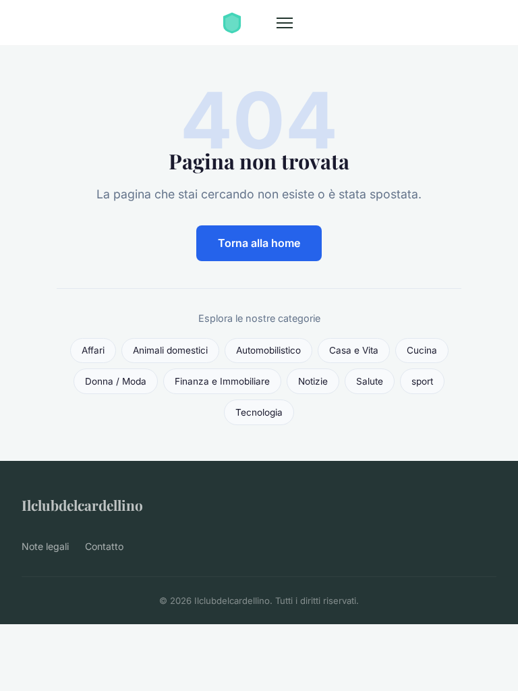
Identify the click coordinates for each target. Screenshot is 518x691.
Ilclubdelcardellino (82, 504)
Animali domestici (170, 350)
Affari (93, 350)
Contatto (104, 546)
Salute (369, 381)
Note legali (45, 546)
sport (422, 381)
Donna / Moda (115, 381)
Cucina (422, 350)
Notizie (313, 381)
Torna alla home (259, 243)
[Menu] (284, 23)
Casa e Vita (353, 350)
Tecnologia (259, 412)
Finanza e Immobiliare (222, 381)
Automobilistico (268, 350)
